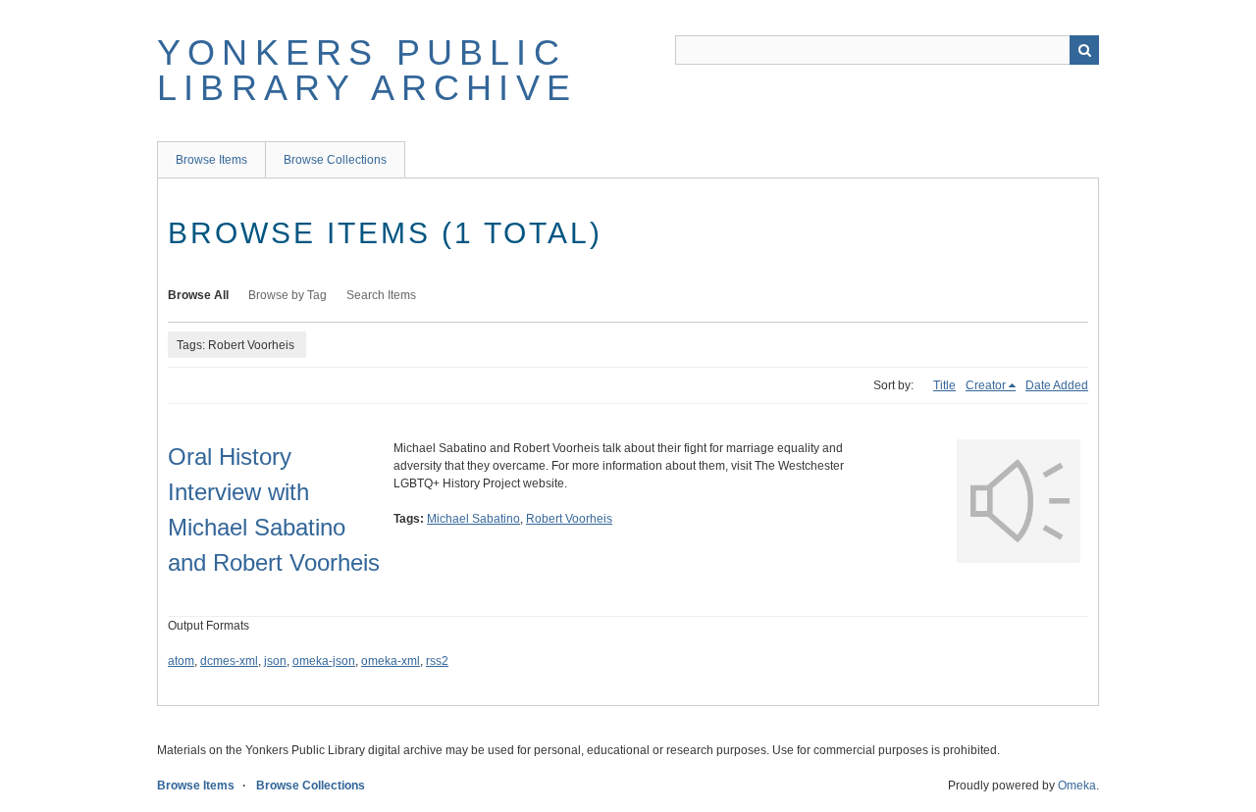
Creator (986, 385)
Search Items (381, 295)
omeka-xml (390, 661)
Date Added (1056, 385)
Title (944, 385)
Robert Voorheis (569, 519)
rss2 (437, 661)
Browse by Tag (287, 295)
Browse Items (211, 160)
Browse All (198, 295)
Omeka (1077, 785)
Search (1084, 50)
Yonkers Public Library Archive (367, 70)
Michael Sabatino (473, 519)
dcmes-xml (229, 661)
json (275, 661)
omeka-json (323, 661)
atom (181, 661)
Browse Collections (335, 160)
